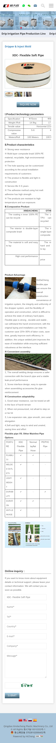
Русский (30, 720)
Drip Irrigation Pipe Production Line (24, 33)
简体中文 (20, 720)
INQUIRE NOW (28, 104)
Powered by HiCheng (24, 736)
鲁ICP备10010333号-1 (34, 729)
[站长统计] (39, 736)
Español (35, 720)
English (25, 720)
